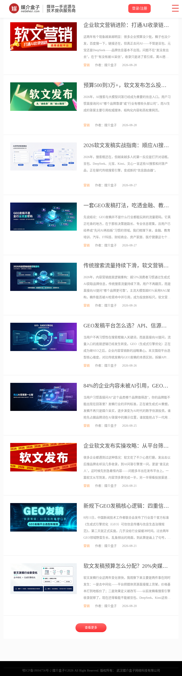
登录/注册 (139, 8)
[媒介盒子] (42, 5)
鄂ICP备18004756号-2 (36, 670)
